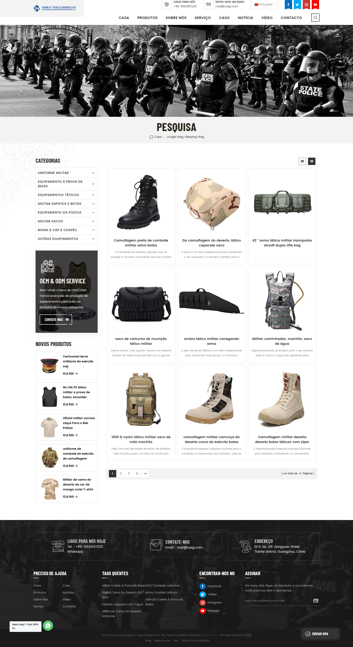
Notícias (68, 592)
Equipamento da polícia (59, 212)
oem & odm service (63, 280)
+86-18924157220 (185, 6)
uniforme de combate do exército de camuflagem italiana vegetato (78, 454)
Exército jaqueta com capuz (122, 604)
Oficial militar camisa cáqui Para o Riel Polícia (79, 423)
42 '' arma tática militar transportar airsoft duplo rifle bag (282, 243)
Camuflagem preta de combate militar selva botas (141, 243)
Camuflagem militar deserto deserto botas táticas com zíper (282, 439)
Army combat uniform (162, 592)
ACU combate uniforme (163, 585)
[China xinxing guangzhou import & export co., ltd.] (55, 8)
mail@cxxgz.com (227, 6)
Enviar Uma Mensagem (320, 635)
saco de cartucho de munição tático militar (141, 341)
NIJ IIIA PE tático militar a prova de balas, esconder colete (76, 392)
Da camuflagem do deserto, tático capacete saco (211, 243)
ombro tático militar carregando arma (211, 341)
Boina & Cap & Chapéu (57, 230)
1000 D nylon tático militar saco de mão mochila (141, 439)
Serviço (203, 18)
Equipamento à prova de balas (60, 184)
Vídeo (67, 599)
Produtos (147, 18)
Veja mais (68, 373)
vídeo (267, 18)
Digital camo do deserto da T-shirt (124, 595)
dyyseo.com (209, 635)
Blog (148, 641)
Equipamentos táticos (58, 195)
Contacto (291, 18)
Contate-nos (54, 319)
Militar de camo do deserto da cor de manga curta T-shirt (78, 484)
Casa (124, 18)
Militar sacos (50, 221)
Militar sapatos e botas (59, 203)
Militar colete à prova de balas (123, 585)
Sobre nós (176, 18)
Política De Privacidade (195, 641)
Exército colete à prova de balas (164, 602)
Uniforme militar (53, 173)
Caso (66, 585)
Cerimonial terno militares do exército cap (78, 361)
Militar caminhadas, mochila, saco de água (282, 341)
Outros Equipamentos (58, 239)
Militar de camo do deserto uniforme (121, 614)
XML (175, 641)
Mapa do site (162, 641)
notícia (245, 18)
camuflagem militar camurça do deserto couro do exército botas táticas (211, 439)
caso (224, 18)
